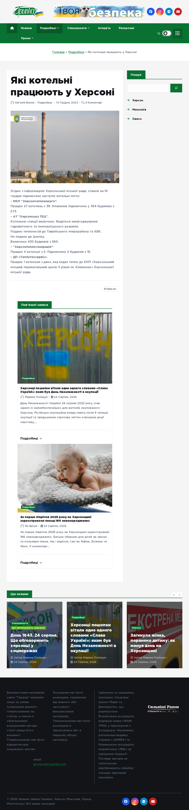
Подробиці (48, 28)
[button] (174, 595)
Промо (26, 38)
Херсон (111, 289)
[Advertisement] (154, 152)
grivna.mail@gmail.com (49, 764)
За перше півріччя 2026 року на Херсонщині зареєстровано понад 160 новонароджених (55, 518)
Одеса (137, 118)
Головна (58, 52)
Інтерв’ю (104, 28)
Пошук (136, 74)
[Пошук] (176, 88)
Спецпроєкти (77, 28)
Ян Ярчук (31, 526)
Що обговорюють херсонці (28, 628)
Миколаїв (139, 109)
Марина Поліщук (36, 397)
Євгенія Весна (24, 103)
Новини (26, 28)
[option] (34, 635)
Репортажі (126, 28)
